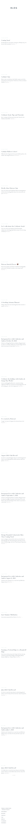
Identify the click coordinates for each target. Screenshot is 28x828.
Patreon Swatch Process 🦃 (10, 264)
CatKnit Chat (5, 77)
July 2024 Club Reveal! (8, 690)
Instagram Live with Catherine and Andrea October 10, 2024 (12, 340)
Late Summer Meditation (9, 615)
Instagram (4, 811)
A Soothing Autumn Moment (10, 302)
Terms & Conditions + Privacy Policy (6, 809)
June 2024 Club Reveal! (8, 768)
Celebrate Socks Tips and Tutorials (12, 115)
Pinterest (3, 822)
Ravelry (3, 813)
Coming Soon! (5, 40)
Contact (3, 815)
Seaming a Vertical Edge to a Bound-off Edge (13, 651)
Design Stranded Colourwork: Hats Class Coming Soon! (12, 536)
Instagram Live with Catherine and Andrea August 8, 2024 (12, 577)
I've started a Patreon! (8, 419)
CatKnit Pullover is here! (9, 151)
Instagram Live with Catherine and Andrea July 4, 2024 (12, 729)
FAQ (2, 817)
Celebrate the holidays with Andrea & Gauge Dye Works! (13, 380)
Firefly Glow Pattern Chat (9, 188)
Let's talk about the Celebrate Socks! (13, 226)
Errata (3, 819)
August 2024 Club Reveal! (9, 455)
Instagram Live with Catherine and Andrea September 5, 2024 (12, 494)
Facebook (3, 820)
